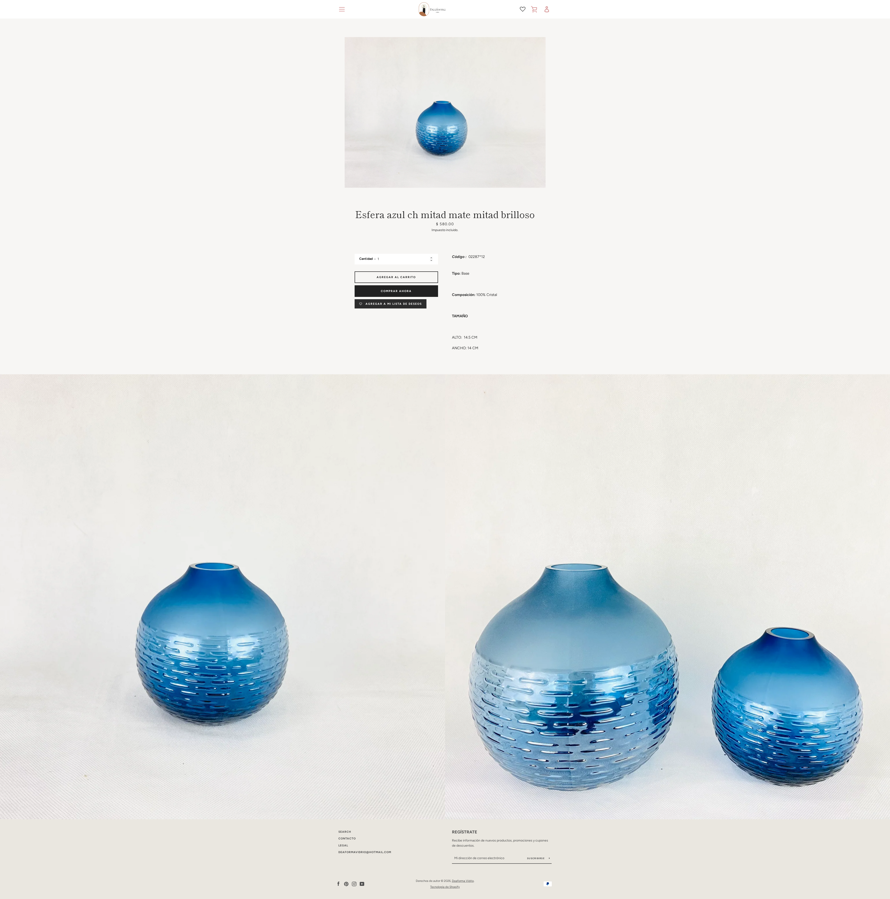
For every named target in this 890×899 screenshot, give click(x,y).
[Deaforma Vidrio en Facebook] (338, 883)
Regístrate (464, 832)
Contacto (347, 838)
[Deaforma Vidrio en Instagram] (354, 883)
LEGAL (343, 845)
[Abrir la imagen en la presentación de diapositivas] (445, 112)
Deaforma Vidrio (463, 881)
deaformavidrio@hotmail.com (364, 852)
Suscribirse (536, 858)
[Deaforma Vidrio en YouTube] (362, 883)
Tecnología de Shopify (445, 887)
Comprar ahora (396, 291)
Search (344, 831)
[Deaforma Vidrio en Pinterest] (346, 883)
